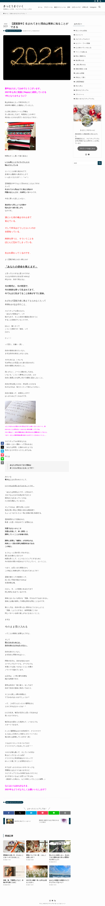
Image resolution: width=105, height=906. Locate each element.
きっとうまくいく (13, 6)
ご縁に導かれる (81, 64)
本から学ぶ (79, 86)
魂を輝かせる (80, 60)
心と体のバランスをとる (83, 47)
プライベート (80, 94)
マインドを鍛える (81, 52)
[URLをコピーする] (65, 813)
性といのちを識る (81, 30)
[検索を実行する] (100, 163)
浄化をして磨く (81, 77)
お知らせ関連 (80, 73)
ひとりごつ (79, 35)
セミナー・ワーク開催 (83, 43)
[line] (97, 1)
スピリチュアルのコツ (83, 39)
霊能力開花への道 (81, 69)
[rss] (100, 1)
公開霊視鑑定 (80, 82)
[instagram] (95, 1)
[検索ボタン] (99, 7)
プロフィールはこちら (87, 148)
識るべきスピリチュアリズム (13, 31)
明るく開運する (81, 56)
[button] (8, 813)
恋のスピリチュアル (82, 90)
